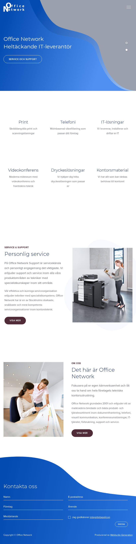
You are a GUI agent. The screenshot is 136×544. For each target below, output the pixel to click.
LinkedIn (58, 536)
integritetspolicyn (100, 517)
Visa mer (15, 320)
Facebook (65, 536)
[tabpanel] (68, 45)
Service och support (23, 59)
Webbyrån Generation (121, 535)
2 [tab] (127, 50)
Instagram (71, 535)
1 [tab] (127, 43)
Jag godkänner (91, 517)
